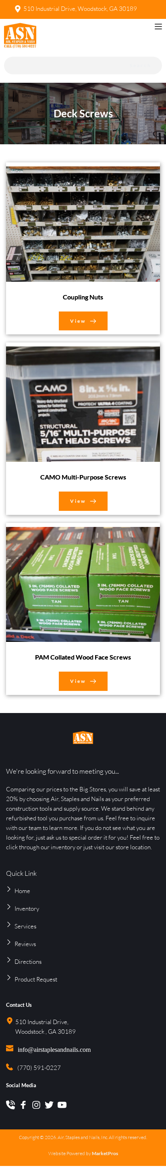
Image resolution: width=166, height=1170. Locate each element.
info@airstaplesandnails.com (54, 1049)
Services (25, 926)
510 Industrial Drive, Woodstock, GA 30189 (80, 8)
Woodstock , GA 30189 (45, 1031)
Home (22, 891)
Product (25, 979)
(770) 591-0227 (39, 1068)
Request (46, 979)
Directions (28, 961)
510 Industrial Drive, (42, 1022)
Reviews (25, 944)
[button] (158, 26)
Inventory (27, 908)
